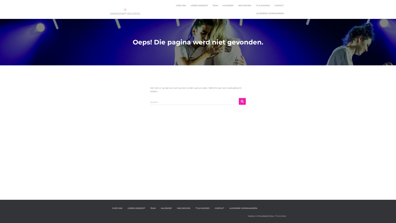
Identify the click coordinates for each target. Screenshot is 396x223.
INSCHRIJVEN (244, 5)
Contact (279, 5)
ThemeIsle (280, 216)
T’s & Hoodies (263, 5)
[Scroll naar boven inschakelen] (390, 217)
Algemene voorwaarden (270, 13)
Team (215, 5)
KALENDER (228, 5)
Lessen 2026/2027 (199, 5)
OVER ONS (181, 5)
